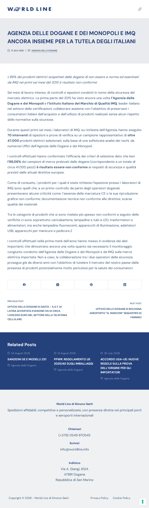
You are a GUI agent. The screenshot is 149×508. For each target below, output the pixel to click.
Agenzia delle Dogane (44, 50)
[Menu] (140, 9)
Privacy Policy (99, 498)
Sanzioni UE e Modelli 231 (26, 359)
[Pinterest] (91, 284)
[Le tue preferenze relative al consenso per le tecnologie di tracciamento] (142, 501)
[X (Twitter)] (57, 284)
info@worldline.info (74, 449)
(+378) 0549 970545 (74, 435)
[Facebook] (24, 284)
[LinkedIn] (125, 284)
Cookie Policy (121, 498)
